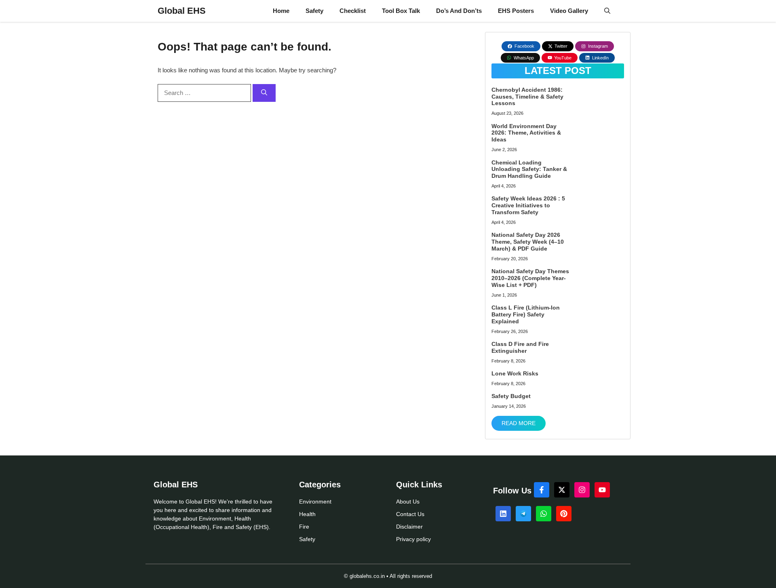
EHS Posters (516, 10)
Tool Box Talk (401, 10)
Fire (304, 526)
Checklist (353, 10)
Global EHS (182, 11)
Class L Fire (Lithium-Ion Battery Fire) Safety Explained (525, 314)
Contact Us (410, 514)
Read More (519, 423)
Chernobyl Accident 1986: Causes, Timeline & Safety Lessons (527, 96)
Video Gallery (569, 10)
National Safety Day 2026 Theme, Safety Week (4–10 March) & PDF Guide (527, 242)
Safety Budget (511, 396)
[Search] (264, 93)
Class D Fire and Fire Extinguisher (520, 347)
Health (307, 514)
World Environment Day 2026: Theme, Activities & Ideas (526, 133)
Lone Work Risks (514, 373)
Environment (315, 501)
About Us (408, 501)
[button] (607, 11)
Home (281, 10)
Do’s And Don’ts (459, 10)
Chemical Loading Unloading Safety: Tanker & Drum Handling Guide (529, 169)
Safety (314, 10)
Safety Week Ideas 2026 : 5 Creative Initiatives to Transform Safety (528, 205)
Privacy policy (413, 539)
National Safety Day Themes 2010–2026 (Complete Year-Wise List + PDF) (530, 278)
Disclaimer (409, 526)
